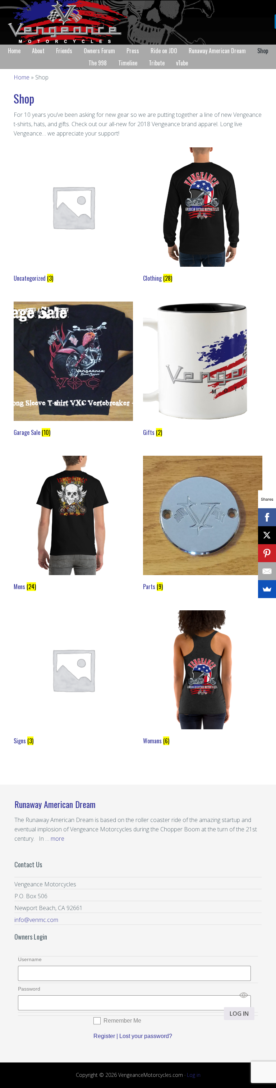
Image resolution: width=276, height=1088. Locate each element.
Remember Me (122, 1021)
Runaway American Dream (55, 804)
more (57, 839)
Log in (194, 1074)
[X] (267, 535)
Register (104, 1036)
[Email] (267, 571)
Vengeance (138, 22)
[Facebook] (267, 517)
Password (29, 989)
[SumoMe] (267, 589)
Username (30, 959)
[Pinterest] (267, 553)
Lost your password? (145, 1036)
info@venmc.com (36, 920)
